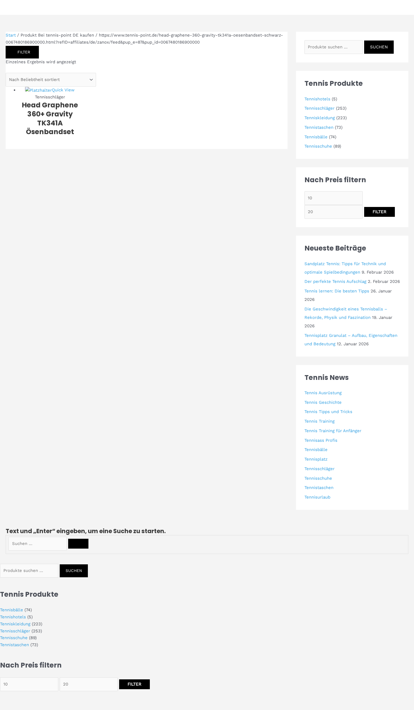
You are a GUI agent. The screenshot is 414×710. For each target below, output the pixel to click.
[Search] (78, 544)
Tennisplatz (316, 459)
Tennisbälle (316, 136)
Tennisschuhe (318, 146)
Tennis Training (319, 421)
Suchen (379, 46)
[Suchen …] (38, 543)
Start (11, 35)
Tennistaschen (318, 127)
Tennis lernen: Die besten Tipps (336, 291)
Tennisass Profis (320, 440)
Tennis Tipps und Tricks (328, 411)
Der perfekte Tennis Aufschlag (335, 281)
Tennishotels (317, 99)
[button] (397, 7)
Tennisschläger (319, 108)
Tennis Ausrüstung (323, 392)
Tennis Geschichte (323, 402)
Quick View (63, 90)
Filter (379, 211)
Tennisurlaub (317, 497)
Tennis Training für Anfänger (332, 430)
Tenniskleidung (319, 117)
